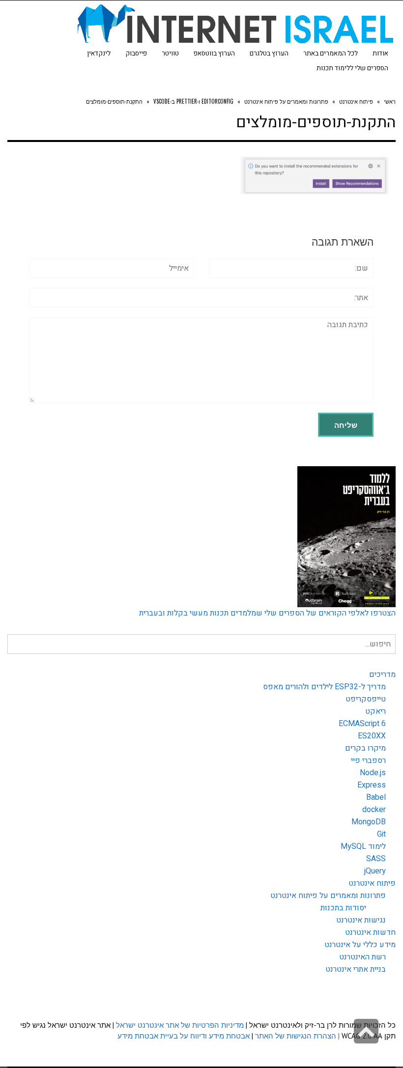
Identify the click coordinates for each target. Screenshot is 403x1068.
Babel (376, 797)
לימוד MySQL (363, 846)
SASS (376, 859)
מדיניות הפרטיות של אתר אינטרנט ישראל (180, 1025)
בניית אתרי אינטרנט (355, 969)
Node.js (373, 773)
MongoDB (368, 822)
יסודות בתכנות (343, 908)
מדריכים (382, 674)
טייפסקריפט (365, 699)
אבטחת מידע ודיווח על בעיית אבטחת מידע (183, 1035)
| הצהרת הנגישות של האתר (297, 1035)
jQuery (375, 871)
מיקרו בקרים (365, 748)
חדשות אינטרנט (370, 932)
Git (381, 834)
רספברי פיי (368, 760)
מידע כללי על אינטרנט (360, 945)
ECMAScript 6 (362, 724)
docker (374, 809)
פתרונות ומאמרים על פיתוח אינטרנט (328, 895)
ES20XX (372, 736)
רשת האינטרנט (362, 957)
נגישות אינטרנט (361, 920)
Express (371, 785)
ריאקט (375, 711)
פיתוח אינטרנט (372, 883)
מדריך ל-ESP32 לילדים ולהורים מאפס (324, 687)
